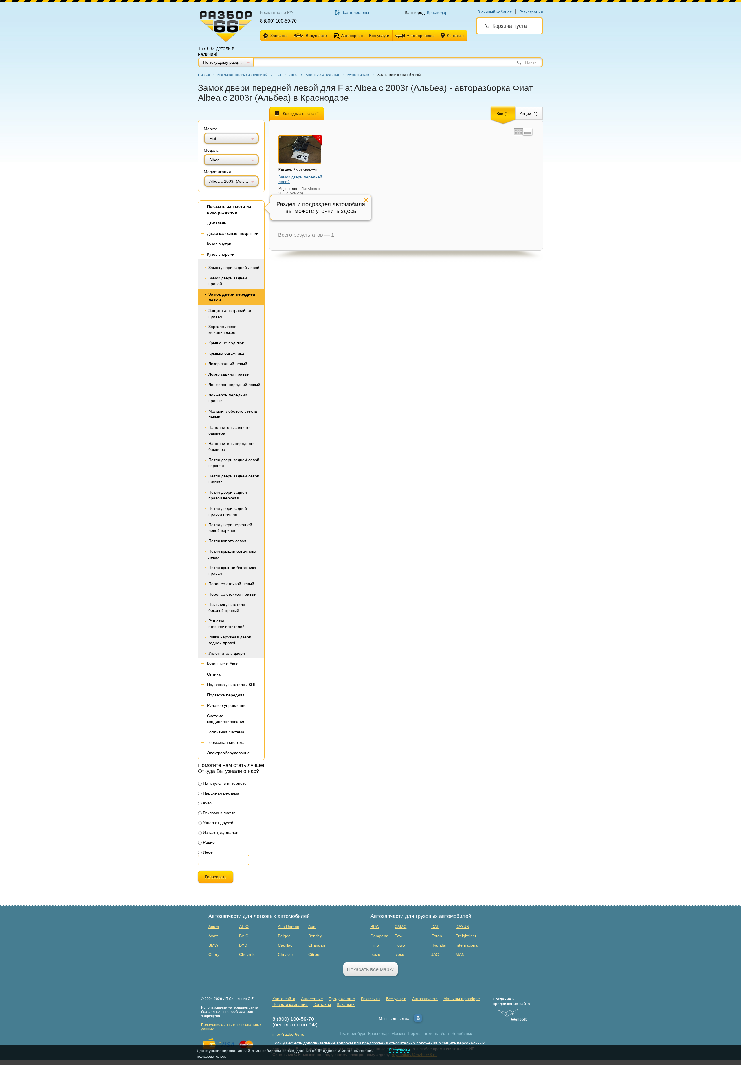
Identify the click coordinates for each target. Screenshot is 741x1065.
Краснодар (378, 1033)
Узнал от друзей (217, 822)
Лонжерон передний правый (227, 398)
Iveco (399, 954)
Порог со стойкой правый (232, 594)
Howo (400, 945)
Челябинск (462, 1033)
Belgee (284, 936)
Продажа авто (342, 998)
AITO (244, 926)
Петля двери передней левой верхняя (230, 527)
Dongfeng (379, 936)
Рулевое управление (227, 705)
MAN (460, 954)
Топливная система (225, 732)
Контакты (455, 35)
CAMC (400, 926)
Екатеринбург (353, 1033)
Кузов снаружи (358, 74)
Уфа (445, 1033)
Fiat (278, 74)
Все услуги (379, 35)
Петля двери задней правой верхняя (227, 495)
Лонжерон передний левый (234, 384)
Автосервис (352, 35)
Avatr (213, 936)
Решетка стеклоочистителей (226, 623)
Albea (293, 74)
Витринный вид (517, 131)
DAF (435, 926)
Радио (208, 842)
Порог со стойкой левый (231, 583)
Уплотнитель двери (226, 653)
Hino (374, 945)
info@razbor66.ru (288, 1034)
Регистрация (531, 12)
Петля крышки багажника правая (232, 570)
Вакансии (346, 1004)
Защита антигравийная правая (230, 313)
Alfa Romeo (288, 926)
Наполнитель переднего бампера (231, 446)
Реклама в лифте (219, 812)
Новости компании (290, 1004)
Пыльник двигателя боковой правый (226, 607)
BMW (213, 945)
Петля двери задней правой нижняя (227, 511)
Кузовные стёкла (223, 663)
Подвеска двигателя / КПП (232, 684)
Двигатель (216, 223)
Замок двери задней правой (227, 281)
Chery (213, 954)
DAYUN (462, 926)
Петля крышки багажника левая (232, 554)
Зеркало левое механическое (222, 329)
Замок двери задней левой (233, 267)
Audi (312, 926)
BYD (243, 945)
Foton (436, 936)
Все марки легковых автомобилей (242, 74)
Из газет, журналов (220, 832)
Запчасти (279, 35)
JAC (435, 954)
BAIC (243, 936)
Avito (207, 803)
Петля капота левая (227, 541)
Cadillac (285, 945)
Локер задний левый (227, 363)
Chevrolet (248, 954)
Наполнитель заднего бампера (229, 430)
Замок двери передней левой (231, 297)
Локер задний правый (229, 374)
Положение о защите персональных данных (231, 1027)
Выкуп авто (316, 35)
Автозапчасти (425, 998)
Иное (207, 852)
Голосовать (215, 876)
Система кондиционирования (226, 718)
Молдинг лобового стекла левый (232, 414)
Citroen (315, 954)
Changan (316, 945)
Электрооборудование (228, 753)
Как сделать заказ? (301, 113)
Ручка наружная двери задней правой (229, 640)
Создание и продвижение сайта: (512, 1001)
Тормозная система (226, 742)
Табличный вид (527, 131)
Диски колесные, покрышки (232, 233)
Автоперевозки (421, 35)
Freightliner (466, 936)
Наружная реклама (220, 793)
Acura (213, 926)
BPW (374, 926)
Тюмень (430, 1033)
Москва (398, 1033)
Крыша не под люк (226, 343)
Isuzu (375, 954)
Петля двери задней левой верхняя (233, 463)
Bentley (315, 936)
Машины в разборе (461, 998)
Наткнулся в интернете (224, 783)
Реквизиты (370, 998)
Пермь (414, 1033)
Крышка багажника (226, 353)
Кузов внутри (219, 243)
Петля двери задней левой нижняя (233, 479)
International (467, 945)
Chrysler (285, 954)
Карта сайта (283, 998)
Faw (398, 936)
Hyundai (438, 945)
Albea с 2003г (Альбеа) (322, 74)
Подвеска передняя (226, 695)
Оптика (214, 674)
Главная (204, 74)
